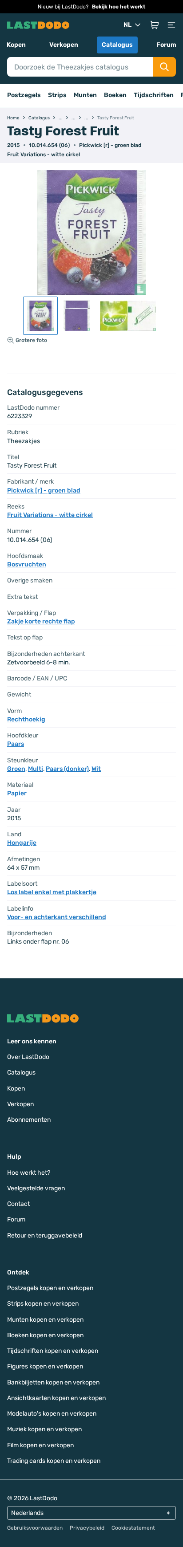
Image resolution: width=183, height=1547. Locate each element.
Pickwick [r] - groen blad (110, 145)
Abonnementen (29, 1120)
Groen (16, 769)
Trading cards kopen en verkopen (53, 1461)
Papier (17, 793)
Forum (166, 45)
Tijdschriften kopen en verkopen (52, 1351)
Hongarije (21, 843)
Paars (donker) (67, 769)
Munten (85, 95)
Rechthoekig (26, 719)
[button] (155, 25)
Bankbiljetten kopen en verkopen (53, 1382)
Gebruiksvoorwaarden (35, 1528)
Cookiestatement (133, 1528)
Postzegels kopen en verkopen (50, 1288)
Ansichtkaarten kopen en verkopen (56, 1398)
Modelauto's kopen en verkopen (51, 1413)
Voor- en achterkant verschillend (56, 917)
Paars (15, 744)
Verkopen (63, 45)
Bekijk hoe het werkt (118, 7)
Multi (35, 769)
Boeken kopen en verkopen (45, 1335)
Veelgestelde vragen (36, 1188)
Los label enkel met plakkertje (51, 892)
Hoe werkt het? (28, 1173)
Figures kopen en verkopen (45, 1366)
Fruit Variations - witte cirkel (43, 154)
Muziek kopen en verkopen (44, 1429)
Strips (57, 95)
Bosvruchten (26, 564)
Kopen (16, 45)
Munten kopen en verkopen (45, 1319)
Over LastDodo (28, 1057)
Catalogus (117, 45)
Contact (18, 1204)
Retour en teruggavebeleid (44, 1235)
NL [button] (127, 24)
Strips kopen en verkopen (43, 1303)
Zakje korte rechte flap (41, 621)
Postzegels (24, 95)
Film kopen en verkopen (40, 1445)
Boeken (115, 95)
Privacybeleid (87, 1528)
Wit (96, 769)
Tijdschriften (154, 95)
